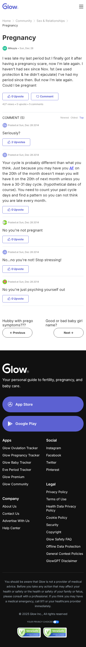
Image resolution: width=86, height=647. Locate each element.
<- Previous (17, 332)
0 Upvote (17, 96)
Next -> (68, 332)
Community (24, 21)
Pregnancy (10, 25)
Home (6, 21)
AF (71, 168)
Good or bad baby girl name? (64, 323)
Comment (46, 96)
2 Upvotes (18, 142)
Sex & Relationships (51, 21)
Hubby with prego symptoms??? (17, 323)
